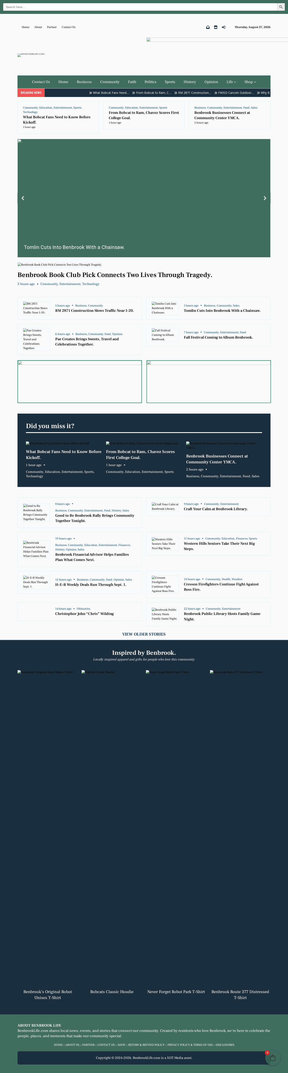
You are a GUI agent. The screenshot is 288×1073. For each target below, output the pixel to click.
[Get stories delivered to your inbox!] (208, 27)
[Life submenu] (235, 82)
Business (200, 108)
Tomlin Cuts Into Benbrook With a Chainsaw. (222, 310)
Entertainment (63, 108)
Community (30, 108)
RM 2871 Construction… (186, 93)
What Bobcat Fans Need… (103, 93)
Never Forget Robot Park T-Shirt (176, 992)
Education (45, 108)
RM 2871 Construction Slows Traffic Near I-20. (94, 310)
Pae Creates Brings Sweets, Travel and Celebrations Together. (87, 342)
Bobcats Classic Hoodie (111, 992)
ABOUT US (72, 1045)
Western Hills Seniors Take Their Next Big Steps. (219, 546)
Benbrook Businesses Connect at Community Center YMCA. (222, 115)
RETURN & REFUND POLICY (146, 1045)
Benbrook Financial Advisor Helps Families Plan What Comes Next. (92, 557)
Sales (254, 108)
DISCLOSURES (225, 1045)
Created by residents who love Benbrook (193, 1030)
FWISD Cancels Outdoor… (228, 93)
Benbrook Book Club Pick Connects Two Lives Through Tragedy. (115, 274)
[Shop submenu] (255, 82)
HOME (58, 1045)
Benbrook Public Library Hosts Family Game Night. (222, 616)
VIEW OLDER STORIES (144, 634)
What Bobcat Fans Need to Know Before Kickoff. (56, 120)
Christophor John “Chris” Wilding (84, 613)
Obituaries (83, 609)
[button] (144, 198)
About (38, 27)
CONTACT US (106, 1045)
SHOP (121, 1045)
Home (25, 27)
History (116, 510)
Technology (30, 112)
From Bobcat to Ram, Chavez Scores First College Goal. (144, 115)
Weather (237, 579)
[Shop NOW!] (216, 27)
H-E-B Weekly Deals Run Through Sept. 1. (90, 584)
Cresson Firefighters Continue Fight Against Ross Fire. (221, 587)
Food (246, 108)
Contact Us (68, 27)
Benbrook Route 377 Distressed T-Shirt (240, 994)
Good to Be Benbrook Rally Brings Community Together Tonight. (94, 518)
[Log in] (223, 27)
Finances (124, 545)
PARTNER (88, 1045)
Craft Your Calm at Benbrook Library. (216, 509)
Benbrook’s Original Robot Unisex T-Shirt (47, 994)
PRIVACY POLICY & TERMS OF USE (190, 1045)
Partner (52, 27)
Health (226, 579)
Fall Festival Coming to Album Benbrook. (218, 337)
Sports (77, 108)
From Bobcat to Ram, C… (145, 93)
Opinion (117, 334)
